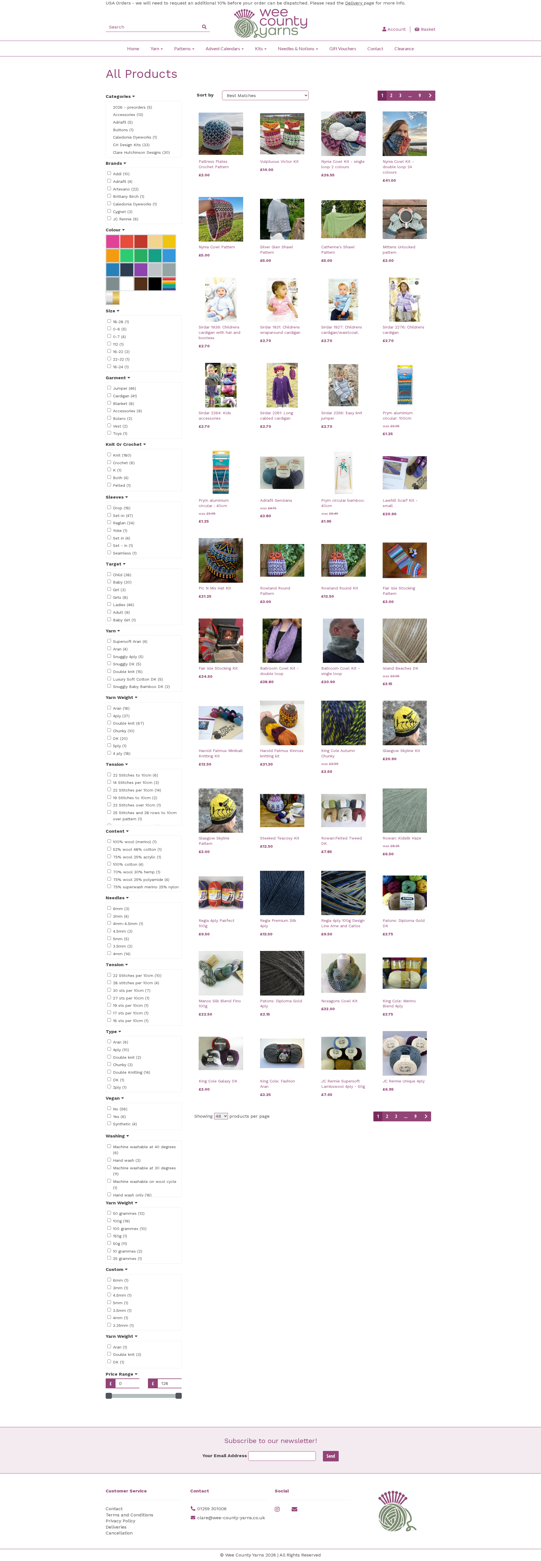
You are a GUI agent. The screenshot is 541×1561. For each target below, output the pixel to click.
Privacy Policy (120, 1520)
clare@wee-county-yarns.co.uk (231, 1517)
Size (111, 310)
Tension (115, 764)
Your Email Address (224, 1455)
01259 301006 (212, 1508)
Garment (116, 377)
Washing (116, 1136)
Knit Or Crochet (124, 444)
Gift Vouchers (342, 48)
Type (112, 1031)
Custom (115, 1269)
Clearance (404, 48)
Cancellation (119, 1533)
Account (396, 29)
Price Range (120, 1374)
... (410, 95)
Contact (375, 48)
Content (116, 831)
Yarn (155, 48)
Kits (259, 48)
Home (133, 48)
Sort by (205, 95)
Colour (114, 230)
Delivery (354, 3)
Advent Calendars (223, 48)
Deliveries (116, 1527)
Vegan (113, 1098)
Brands (114, 163)
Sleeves (115, 497)
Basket (427, 29)
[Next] (429, 96)
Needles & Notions (296, 48)
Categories (119, 96)
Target (114, 564)
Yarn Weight (120, 697)
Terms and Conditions (129, 1515)
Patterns (183, 48)
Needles (116, 897)
